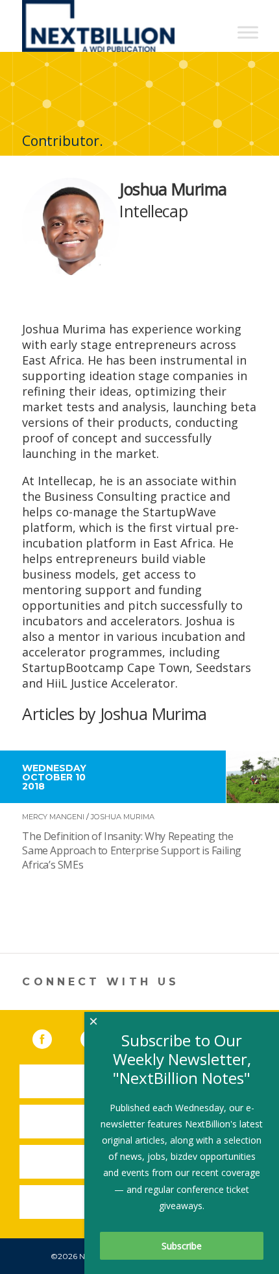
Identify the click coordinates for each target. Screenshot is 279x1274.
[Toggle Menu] (247, 32)
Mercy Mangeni (53, 816)
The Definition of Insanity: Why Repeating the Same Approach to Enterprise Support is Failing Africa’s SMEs (131, 850)
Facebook (51, 1036)
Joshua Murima (122, 816)
